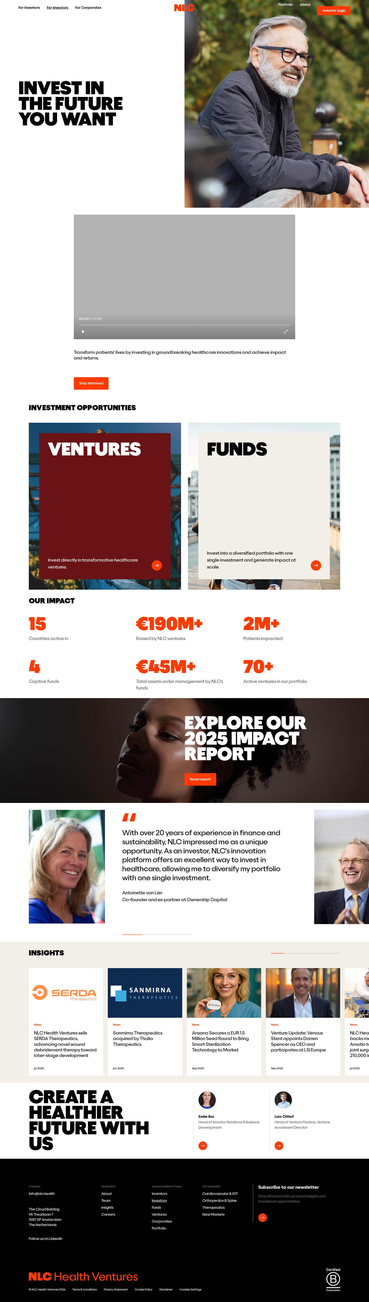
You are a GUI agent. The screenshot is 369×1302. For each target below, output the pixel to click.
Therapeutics (213, 1207)
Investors (159, 1201)
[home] (184, 7)
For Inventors (29, 8)
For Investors (57, 8)
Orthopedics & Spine (219, 1201)
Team (106, 1201)
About (305, 5)
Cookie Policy (143, 1289)
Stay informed (91, 383)
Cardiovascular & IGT (220, 1194)
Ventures (159, 1214)
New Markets (213, 1214)
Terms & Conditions (84, 1289)
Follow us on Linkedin (45, 1239)
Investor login (334, 11)
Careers (108, 1214)
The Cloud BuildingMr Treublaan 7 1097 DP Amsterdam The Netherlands (45, 1217)
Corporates (162, 1221)
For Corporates (88, 8)
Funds (156, 1207)
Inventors (159, 1194)
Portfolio (285, 5)
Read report (200, 779)
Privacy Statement (116, 1289)
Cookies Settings (190, 1289)
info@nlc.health (42, 1194)
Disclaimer (166, 1289)
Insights (107, 1207)
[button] (106, 872)
